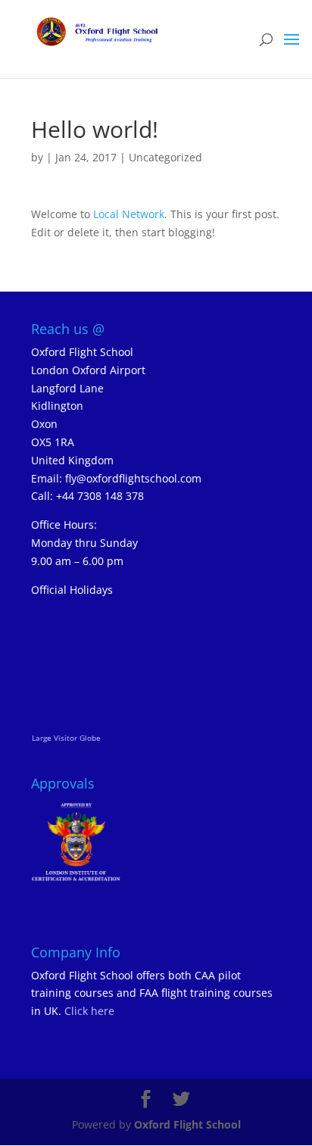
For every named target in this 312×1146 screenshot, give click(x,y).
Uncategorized (165, 157)
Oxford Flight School (187, 1124)
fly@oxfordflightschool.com (133, 478)
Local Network (128, 214)
